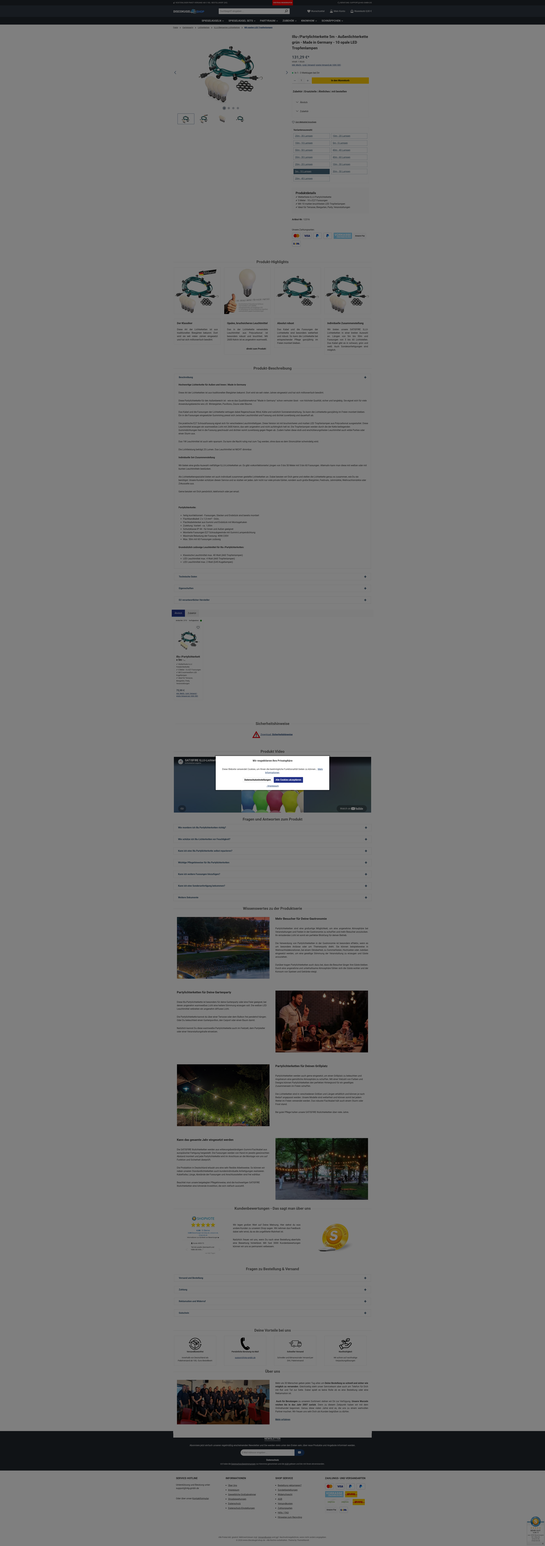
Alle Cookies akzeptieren (288, 779)
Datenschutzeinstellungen (257, 779)
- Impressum (272, 786)
